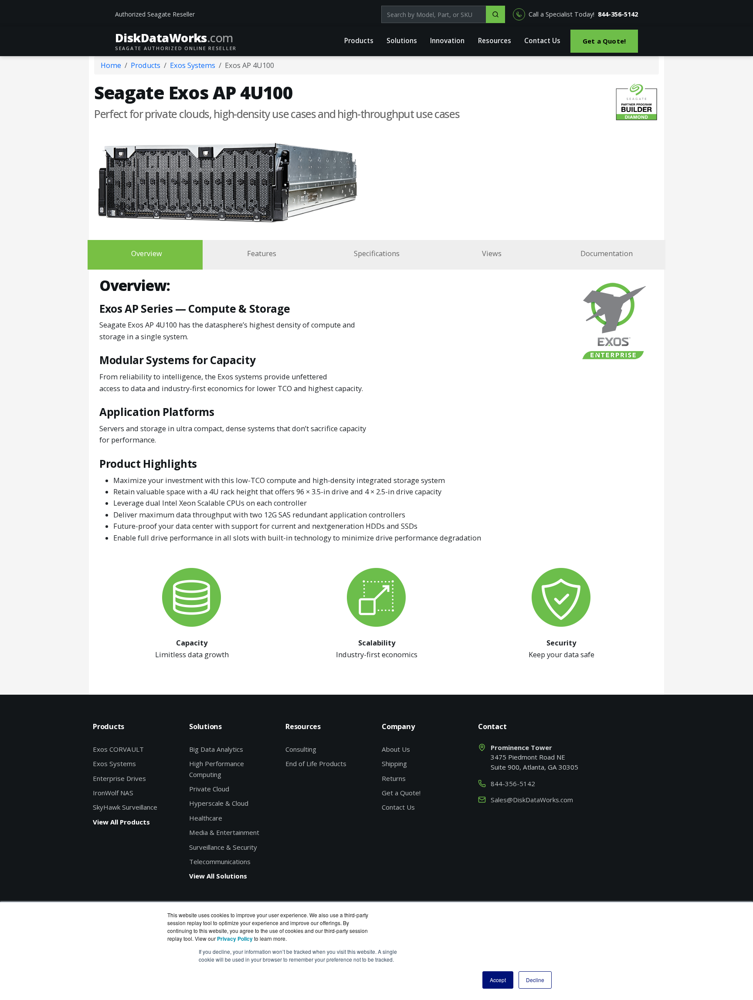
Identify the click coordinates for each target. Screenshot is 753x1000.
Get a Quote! (604, 41)
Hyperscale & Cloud (218, 803)
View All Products (121, 822)
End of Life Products (315, 763)
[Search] (495, 14)
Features (261, 253)
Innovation (447, 40)
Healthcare (205, 818)
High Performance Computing (216, 768)
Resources (494, 40)
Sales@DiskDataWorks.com (532, 799)
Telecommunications (220, 861)
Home (111, 65)
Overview (146, 253)
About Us (396, 749)
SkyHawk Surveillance (125, 807)
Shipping (394, 763)
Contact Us (542, 40)
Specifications (377, 253)
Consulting (300, 749)
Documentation (606, 253)
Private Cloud (209, 788)
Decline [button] (535, 979)
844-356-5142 (618, 14)
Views (492, 253)
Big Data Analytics (216, 749)
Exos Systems (192, 65)
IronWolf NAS (113, 792)
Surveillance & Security (223, 847)
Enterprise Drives (119, 778)
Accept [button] (498, 979)
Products (358, 40)
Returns (394, 778)
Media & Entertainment (224, 832)
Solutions (402, 40)
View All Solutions (218, 876)
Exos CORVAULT (118, 749)
